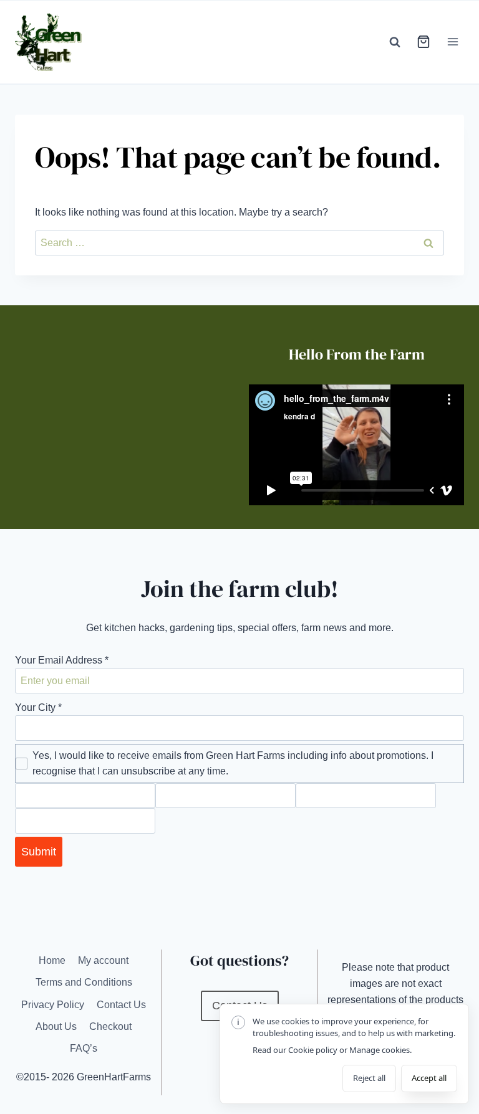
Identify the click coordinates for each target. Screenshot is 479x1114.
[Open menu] (452, 42)
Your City (38, 707)
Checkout (110, 1026)
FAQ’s (83, 1048)
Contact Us (121, 1004)
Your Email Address (62, 660)
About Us (56, 1026)
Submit (38, 851)
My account (103, 960)
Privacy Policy (52, 1004)
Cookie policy (312, 1049)
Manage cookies (379, 1049)
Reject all (369, 1077)
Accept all (429, 1077)
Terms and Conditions (84, 982)
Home (52, 960)
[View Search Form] (395, 42)
